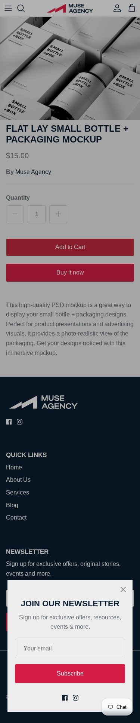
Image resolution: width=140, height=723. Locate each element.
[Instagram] (75, 698)
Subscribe (70, 673)
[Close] (123, 589)
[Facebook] (65, 698)
